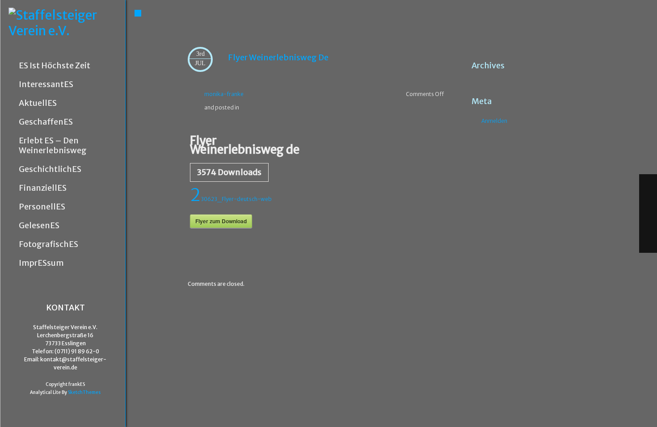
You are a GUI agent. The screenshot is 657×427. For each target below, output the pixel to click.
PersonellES (42, 207)
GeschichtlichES (50, 169)
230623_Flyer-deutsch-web (231, 199)
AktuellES (38, 103)
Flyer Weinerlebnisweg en (425, 250)
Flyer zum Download (221, 221)
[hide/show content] (562, 49)
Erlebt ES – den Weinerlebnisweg (53, 145)
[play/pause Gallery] (648, 223)
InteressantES (46, 84)
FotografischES (48, 244)
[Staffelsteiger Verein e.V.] (66, 23)
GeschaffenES (46, 122)
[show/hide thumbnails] (648, 243)
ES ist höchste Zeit (54, 66)
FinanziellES (43, 188)
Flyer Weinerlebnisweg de (278, 57)
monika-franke (224, 94)
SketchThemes (84, 392)
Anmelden (494, 120)
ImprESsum (41, 263)
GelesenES (39, 225)
